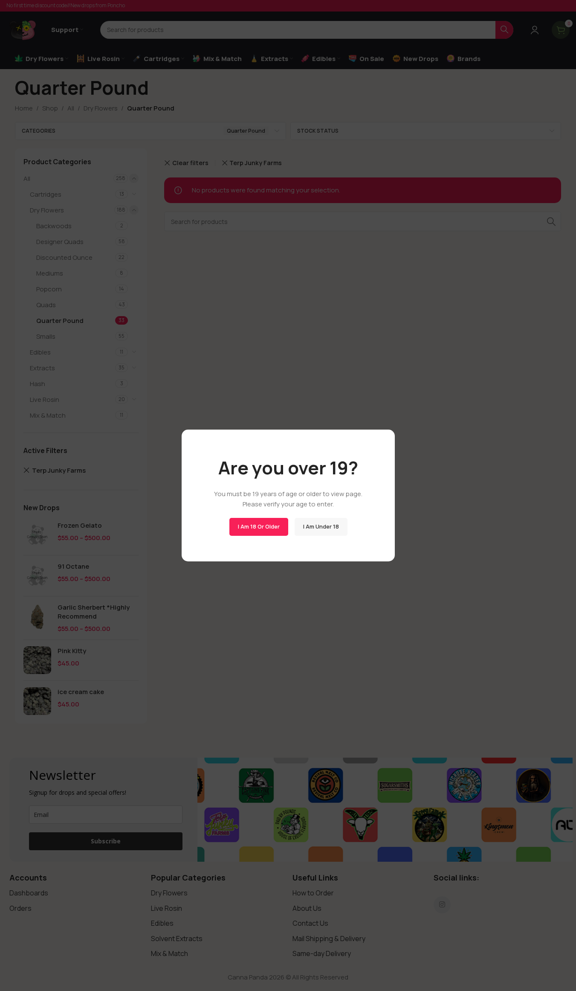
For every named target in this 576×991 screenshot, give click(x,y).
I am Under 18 (321, 526)
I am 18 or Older (258, 526)
